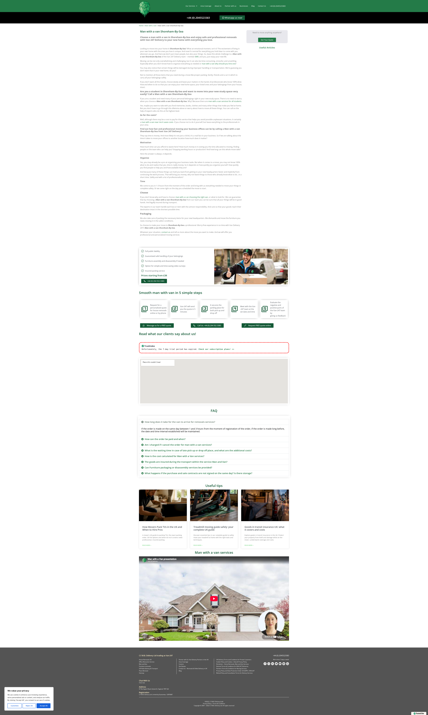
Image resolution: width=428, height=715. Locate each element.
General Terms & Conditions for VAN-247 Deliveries (232, 666)
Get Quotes (182, 666)
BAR (197, 56)
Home (141, 26)
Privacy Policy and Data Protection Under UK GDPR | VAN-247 (235, 671)
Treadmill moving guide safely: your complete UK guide (213, 528)
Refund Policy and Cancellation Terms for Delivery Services (234, 673)
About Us (218, 6)
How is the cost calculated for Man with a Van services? (174, 456)
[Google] (287, 663)
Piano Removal (143, 671)
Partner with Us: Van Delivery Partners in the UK (193, 660)
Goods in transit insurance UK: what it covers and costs (264, 528)
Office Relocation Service (146, 662)
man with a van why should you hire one (219, 63)
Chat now (142, 683)
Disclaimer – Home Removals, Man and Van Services (232, 664)
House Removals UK (145, 660)
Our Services (190, 6)
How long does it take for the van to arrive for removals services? (180, 421)
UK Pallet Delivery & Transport (148, 668)
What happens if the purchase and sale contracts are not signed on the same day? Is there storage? (198, 473)
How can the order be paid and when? (165, 439)
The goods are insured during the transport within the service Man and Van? (186, 461)
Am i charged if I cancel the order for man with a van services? (178, 444)
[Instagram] (268, 663)
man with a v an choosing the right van (192, 197)
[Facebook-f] (265, 663)
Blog (253, 6)
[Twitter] (276, 663)
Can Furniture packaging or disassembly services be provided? (178, 467)
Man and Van (143, 664)
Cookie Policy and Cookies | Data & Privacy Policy (231, 662)
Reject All (29, 706)
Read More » (146, 545)
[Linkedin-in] (272, 663)
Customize (15, 706)
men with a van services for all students (224, 101)
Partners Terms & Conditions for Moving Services (231, 668)
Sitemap (141, 673)
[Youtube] (280, 663)
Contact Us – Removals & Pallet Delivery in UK (193, 668)
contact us (165, 232)
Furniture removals (145, 666)
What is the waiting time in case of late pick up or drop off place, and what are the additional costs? (198, 450)
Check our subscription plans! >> (216, 349)
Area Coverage (206, 6)
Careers (181, 664)
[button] (214, 422)
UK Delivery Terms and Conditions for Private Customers (233, 660)
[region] (29, 699)
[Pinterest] (283, 663)
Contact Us (262, 6)
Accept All (43, 706)
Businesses (244, 6)
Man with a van (150, 26)
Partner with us (230, 6)
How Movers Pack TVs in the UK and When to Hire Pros (162, 528)
